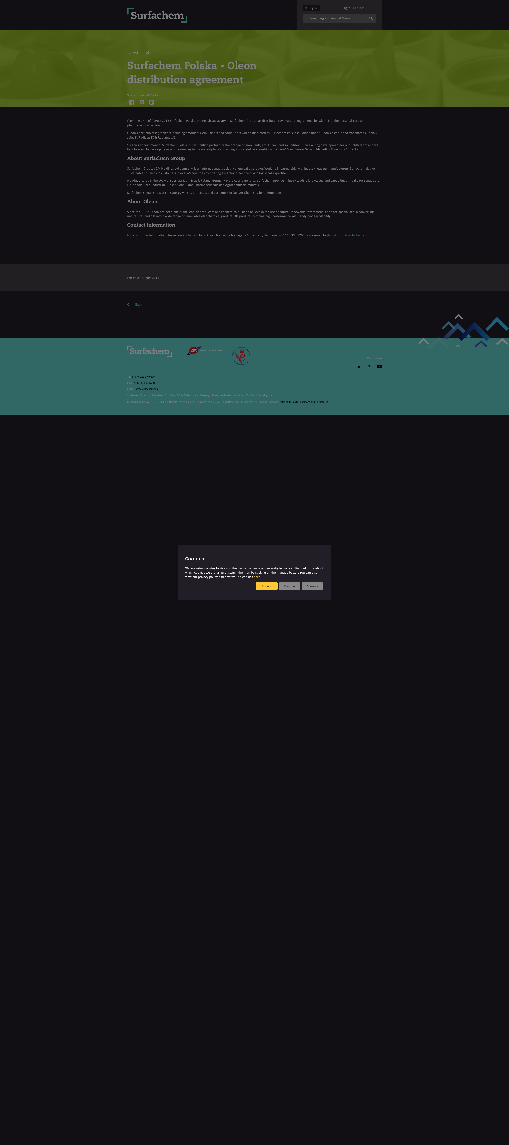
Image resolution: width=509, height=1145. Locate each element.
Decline (289, 586)
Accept (267, 586)
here (257, 577)
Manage (312, 586)
